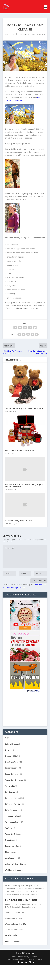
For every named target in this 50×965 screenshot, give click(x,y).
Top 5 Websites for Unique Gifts (19, 450)
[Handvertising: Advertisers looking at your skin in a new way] (25, 469)
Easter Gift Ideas (12, 774)
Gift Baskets (10, 792)
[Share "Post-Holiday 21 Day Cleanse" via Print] (34, 327)
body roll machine (12, 941)
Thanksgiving (10, 852)
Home (14, 956)
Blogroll (8, 750)
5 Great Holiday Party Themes (18, 521)
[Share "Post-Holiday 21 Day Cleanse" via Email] (29, 327)
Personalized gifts (12, 822)
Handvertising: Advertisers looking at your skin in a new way (24, 485)
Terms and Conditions (16, 959)
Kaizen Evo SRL (19, 924)
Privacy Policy (23, 956)
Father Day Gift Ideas (14, 780)
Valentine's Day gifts (14, 864)
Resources (30, 959)
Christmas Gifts (11, 762)
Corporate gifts (11, 768)
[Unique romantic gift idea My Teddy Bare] (25, 385)
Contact (40, 959)
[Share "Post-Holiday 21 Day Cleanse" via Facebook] (15, 327)
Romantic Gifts (11, 834)
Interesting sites (23, 34)
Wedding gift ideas (13, 870)
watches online (11, 935)
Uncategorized (11, 858)
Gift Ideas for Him (12, 804)
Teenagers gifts (12, 846)
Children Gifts (11, 756)
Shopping (9, 840)
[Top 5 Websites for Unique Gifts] (25, 431)
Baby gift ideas (11, 744)
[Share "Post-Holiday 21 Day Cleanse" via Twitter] (20, 327)
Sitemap (34, 956)
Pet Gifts (8, 828)
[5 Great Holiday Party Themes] (25, 505)
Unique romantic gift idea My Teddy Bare (24, 408)
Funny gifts (10, 786)
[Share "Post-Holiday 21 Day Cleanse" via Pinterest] (25, 327)
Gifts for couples (12, 810)
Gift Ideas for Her (12, 798)
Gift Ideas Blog (28, 953)
